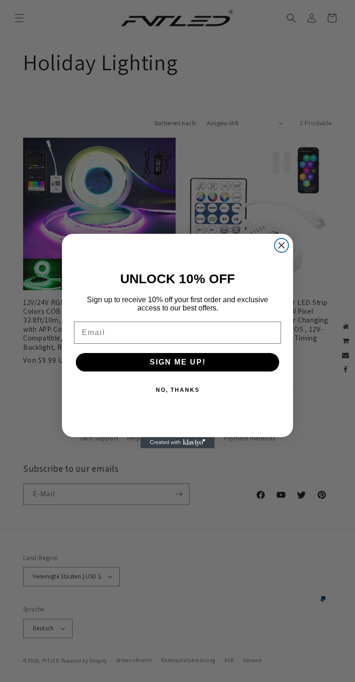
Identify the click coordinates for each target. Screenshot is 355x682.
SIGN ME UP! (178, 362)
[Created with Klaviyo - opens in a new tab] (177, 442)
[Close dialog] (281, 245)
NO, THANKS (178, 390)
